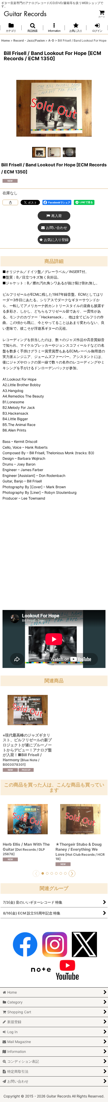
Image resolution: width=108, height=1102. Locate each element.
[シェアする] (10, 202)
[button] (32, 27)
